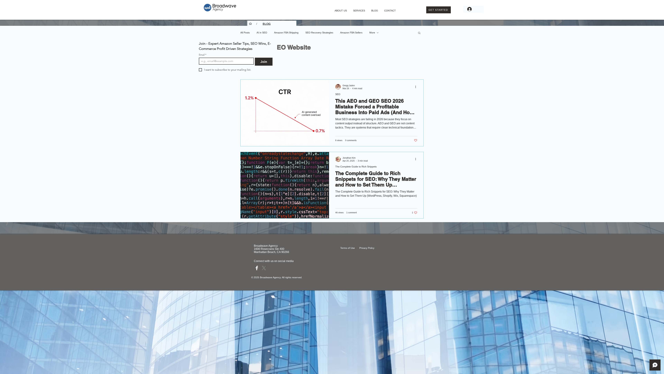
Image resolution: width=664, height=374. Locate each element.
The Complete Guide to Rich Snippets (356, 166)
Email (202, 54)
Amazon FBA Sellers (351, 32)
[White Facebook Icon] (257, 268)
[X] (264, 268)
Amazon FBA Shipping (286, 32)
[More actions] (417, 87)
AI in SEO (262, 32)
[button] (359, 9)
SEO (337, 94)
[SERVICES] (250, 24)
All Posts (245, 32)
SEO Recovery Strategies (319, 32)
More (372, 32)
